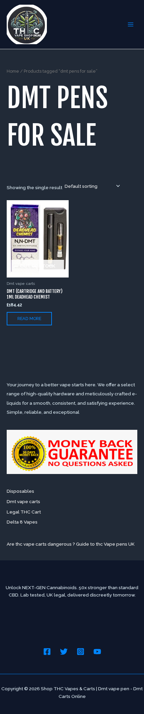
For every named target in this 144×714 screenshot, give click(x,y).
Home (13, 71)
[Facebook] (47, 651)
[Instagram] (80, 651)
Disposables (20, 491)
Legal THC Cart (24, 511)
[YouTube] (97, 651)
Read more (29, 318)
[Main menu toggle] (130, 24)
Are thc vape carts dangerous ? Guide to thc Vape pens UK (71, 544)
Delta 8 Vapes (22, 522)
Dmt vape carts (23, 501)
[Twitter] (64, 651)
